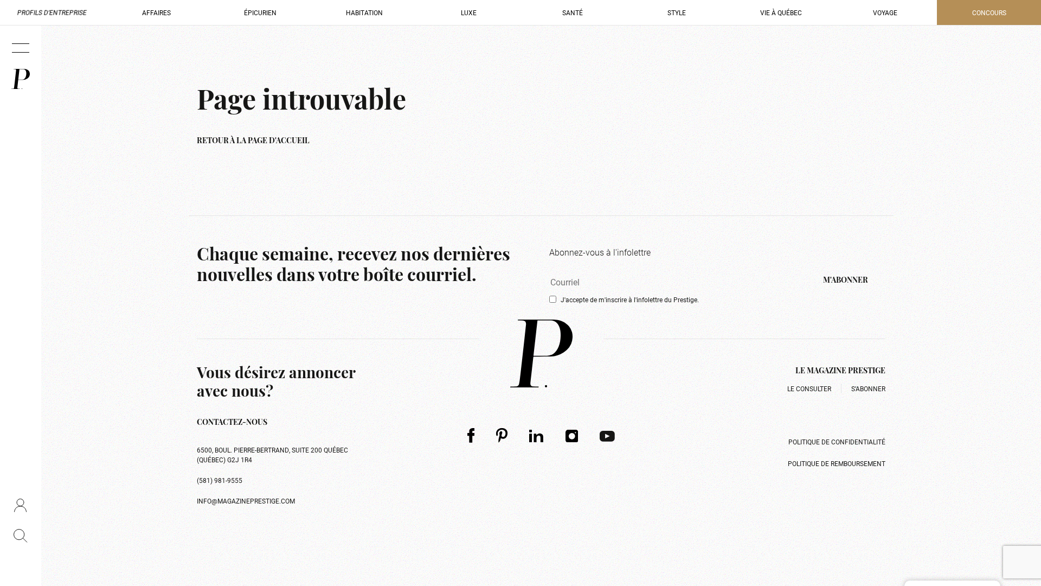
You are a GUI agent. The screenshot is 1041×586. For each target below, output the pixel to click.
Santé (572, 12)
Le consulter (809, 388)
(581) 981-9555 (219, 480)
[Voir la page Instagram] (572, 436)
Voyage (885, 12)
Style (676, 12)
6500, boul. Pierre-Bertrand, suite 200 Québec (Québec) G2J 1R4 (272, 454)
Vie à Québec (781, 12)
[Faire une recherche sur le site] (20, 535)
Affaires (156, 12)
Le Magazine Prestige (840, 371)
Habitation (364, 12)
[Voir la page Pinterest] (501, 435)
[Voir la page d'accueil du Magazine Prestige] (541, 353)
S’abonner (868, 388)
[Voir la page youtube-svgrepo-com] (607, 435)
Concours (989, 12)
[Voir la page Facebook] (470, 435)
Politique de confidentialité (836, 441)
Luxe (469, 12)
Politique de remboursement (836, 463)
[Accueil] (20, 79)
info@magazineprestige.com (246, 500)
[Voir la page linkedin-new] (536, 436)
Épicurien (260, 12)
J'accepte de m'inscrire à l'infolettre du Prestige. (630, 299)
